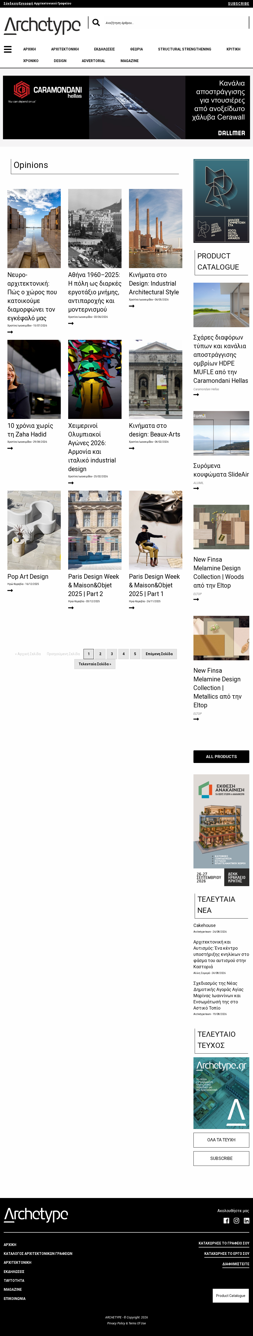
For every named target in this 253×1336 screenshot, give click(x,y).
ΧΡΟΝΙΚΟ (31, 61)
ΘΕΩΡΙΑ (136, 49)
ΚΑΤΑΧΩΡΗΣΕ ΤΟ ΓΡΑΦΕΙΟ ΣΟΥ (224, 1243)
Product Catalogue (230, 1296)
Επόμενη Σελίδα (159, 654)
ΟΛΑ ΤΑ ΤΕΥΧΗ (221, 1139)
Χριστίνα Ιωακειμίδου (19, 325)
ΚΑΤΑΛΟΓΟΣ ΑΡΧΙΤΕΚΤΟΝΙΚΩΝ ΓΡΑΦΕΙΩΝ (38, 1254)
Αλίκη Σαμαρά (201, 973)
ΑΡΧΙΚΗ (29, 49)
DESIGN (60, 61)
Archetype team (202, 931)
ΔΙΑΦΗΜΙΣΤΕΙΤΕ (235, 1264)
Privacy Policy (116, 1323)
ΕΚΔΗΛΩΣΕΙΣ (104, 49)
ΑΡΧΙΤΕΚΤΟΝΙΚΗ (65, 49)
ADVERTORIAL (93, 61)
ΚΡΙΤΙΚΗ (233, 49)
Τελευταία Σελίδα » (95, 664)
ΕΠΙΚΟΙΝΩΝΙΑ (14, 1299)
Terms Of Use (137, 1323)
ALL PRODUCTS (221, 756)
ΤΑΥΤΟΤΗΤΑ (14, 1281)
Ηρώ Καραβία (15, 584)
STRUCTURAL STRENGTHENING (184, 49)
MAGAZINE (130, 61)
